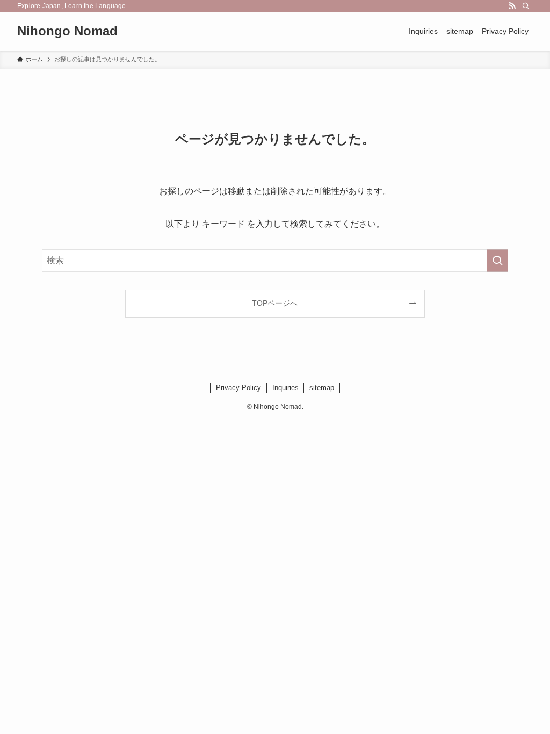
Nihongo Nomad (67, 31)
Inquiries (285, 388)
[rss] (512, 6)
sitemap (321, 388)
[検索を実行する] (497, 260)
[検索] (526, 6)
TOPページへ (275, 303)
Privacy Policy (238, 388)
